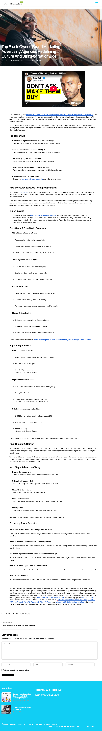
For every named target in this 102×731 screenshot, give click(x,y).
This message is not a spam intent (16, 670)
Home (5, 4)
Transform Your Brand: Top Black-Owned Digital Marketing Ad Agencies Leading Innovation (22, 696)
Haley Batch (6, 61)
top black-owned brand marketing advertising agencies (18, 614)
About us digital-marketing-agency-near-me (65, 726)
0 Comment (42, 61)
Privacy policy (88, 726)
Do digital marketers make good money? (22, 708)
